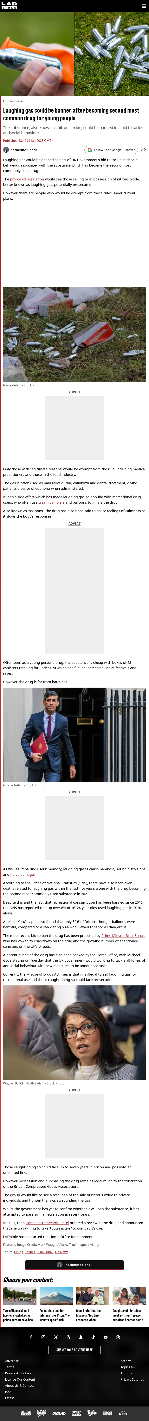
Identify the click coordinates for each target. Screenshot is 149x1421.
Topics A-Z (128, 1367)
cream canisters (51, 502)
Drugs (18, 1252)
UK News (61, 1252)
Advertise (12, 1361)
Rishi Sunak (45, 1252)
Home (7, 101)
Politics (30, 1252)
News (19, 101)
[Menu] (144, 6)
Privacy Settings (132, 1379)
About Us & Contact (19, 1385)
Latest (9, 1398)
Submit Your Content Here (74, 1350)
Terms (9, 1367)
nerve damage (22, 874)
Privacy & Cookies (18, 1373)
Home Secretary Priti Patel (47, 1222)
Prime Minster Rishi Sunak (123, 935)
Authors (127, 1373)
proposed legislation (27, 179)
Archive (126, 1361)
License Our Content (20, 1379)
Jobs (8, 1392)
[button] (143, 150)
